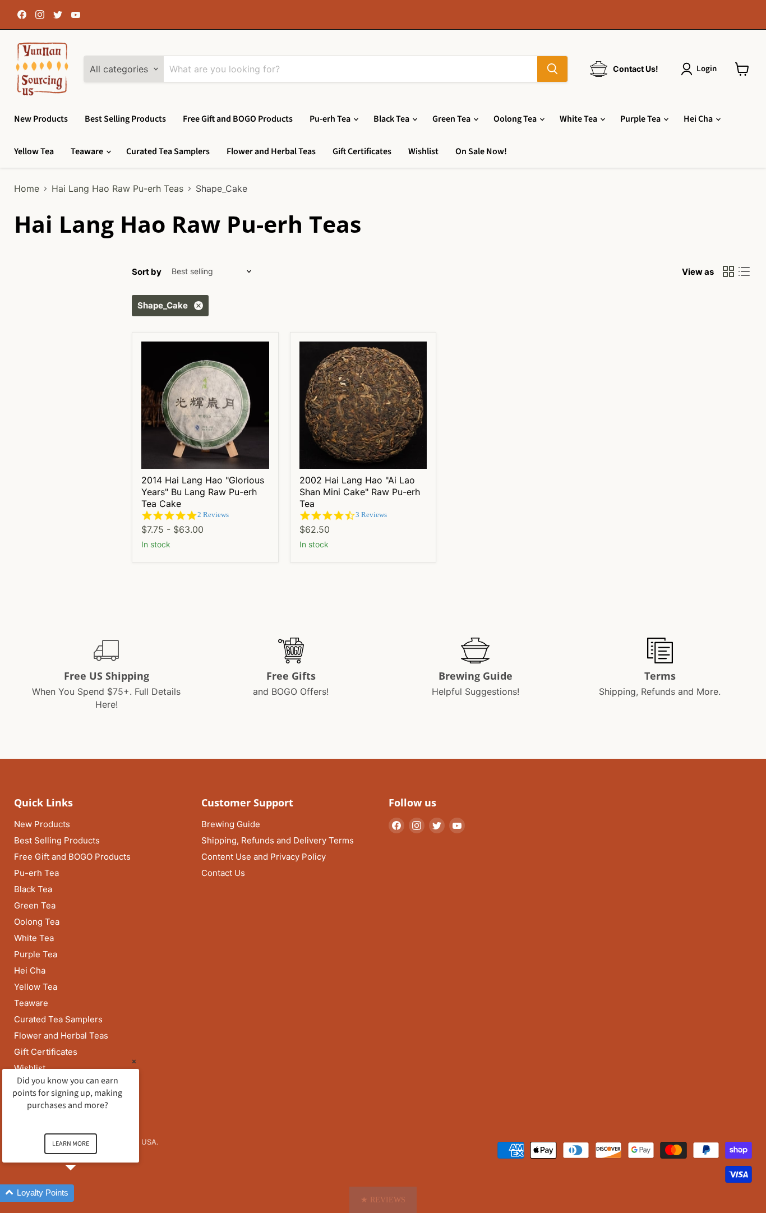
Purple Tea (641, 119)
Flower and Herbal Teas (271, 151)
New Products (41, 119)
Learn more (70, 1144)
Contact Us (223, 873)
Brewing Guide (230, 824)
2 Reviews (213, 514)
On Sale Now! (481, 151)
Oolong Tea (515, 119)
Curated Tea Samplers (168, 151)
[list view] (744, 271)
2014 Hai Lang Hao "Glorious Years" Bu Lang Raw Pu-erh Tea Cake (202, 491)
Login (706, 69)
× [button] (134, 1061)
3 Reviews (371, 514)
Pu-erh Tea (331, 119)
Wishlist (423, 151)
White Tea (579, 119)
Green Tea (452, 119)
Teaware (88, 151)
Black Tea (392, 119)
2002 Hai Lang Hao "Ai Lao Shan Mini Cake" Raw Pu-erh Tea (359, 491)
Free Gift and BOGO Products (238, 119)
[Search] (552, 69)
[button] (383, 1200)
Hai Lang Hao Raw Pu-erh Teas (117, 188)
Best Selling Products (125, 119)
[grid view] (728, 271)
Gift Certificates (362, 151)
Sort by (146, 271)
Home (26, 188)
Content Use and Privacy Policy (263, 856)
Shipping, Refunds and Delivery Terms (277, 840)
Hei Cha (699, 119)
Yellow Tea (34, 151)
